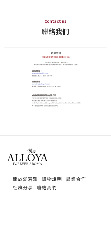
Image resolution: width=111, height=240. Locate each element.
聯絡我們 (47, 187)
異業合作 (76, 178)
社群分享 (23, 187)
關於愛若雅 (25, 178)
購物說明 (52, 178)
